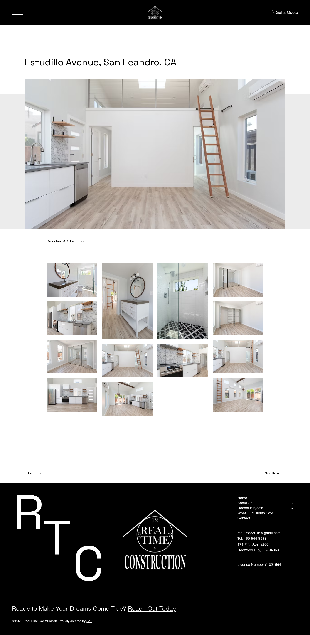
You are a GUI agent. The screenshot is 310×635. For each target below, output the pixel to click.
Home (242, 498)
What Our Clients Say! (255, 513)
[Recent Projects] (292, 507)
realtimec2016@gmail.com (258, 533)
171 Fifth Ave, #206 (252, 544)
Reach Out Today (152, 608)
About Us (244, 503)
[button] (271, 473)
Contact (243, 518)
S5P (89, 621)
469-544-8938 (255, 538)
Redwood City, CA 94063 (258, 550)
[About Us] (292, 502)
